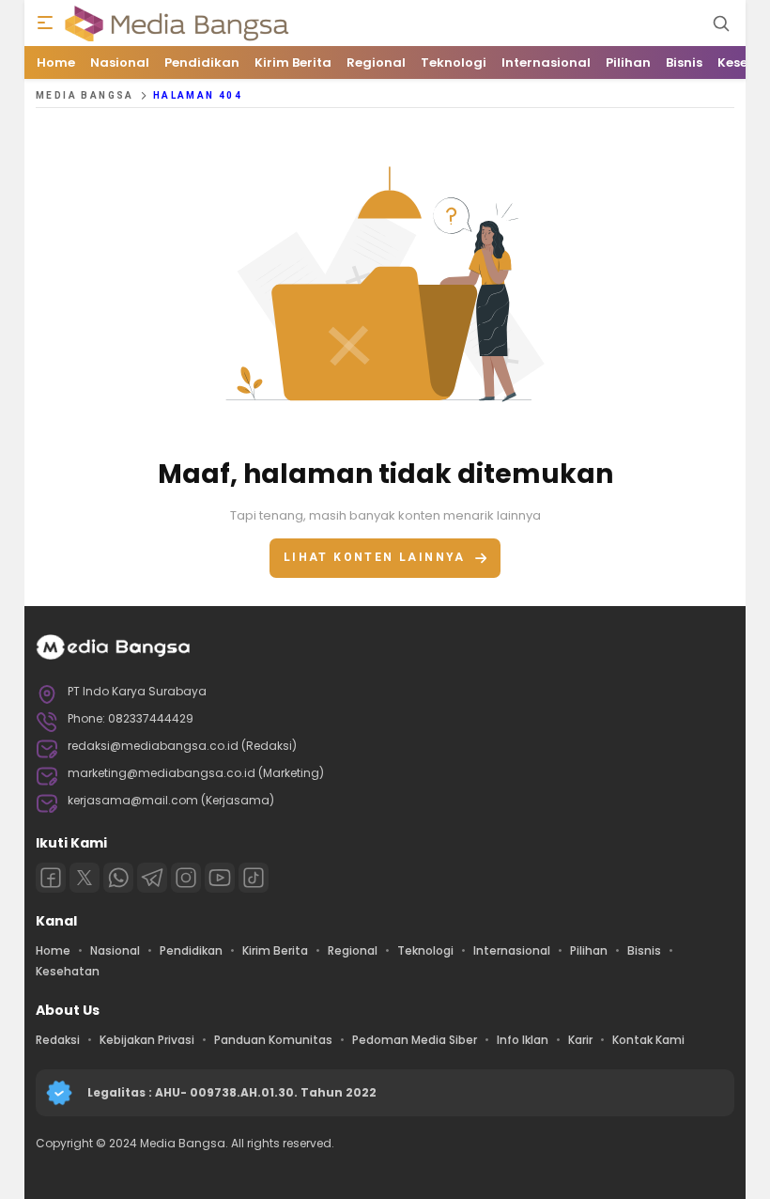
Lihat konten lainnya (375, 557)
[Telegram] (152, 878)
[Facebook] (51, 878)
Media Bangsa (85, 95)
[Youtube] (220, 878)
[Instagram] (186, 878)
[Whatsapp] (118, 878)
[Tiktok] (254, 878)
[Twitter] (84, 878)
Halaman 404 (197, 95)
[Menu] (45, 23)
